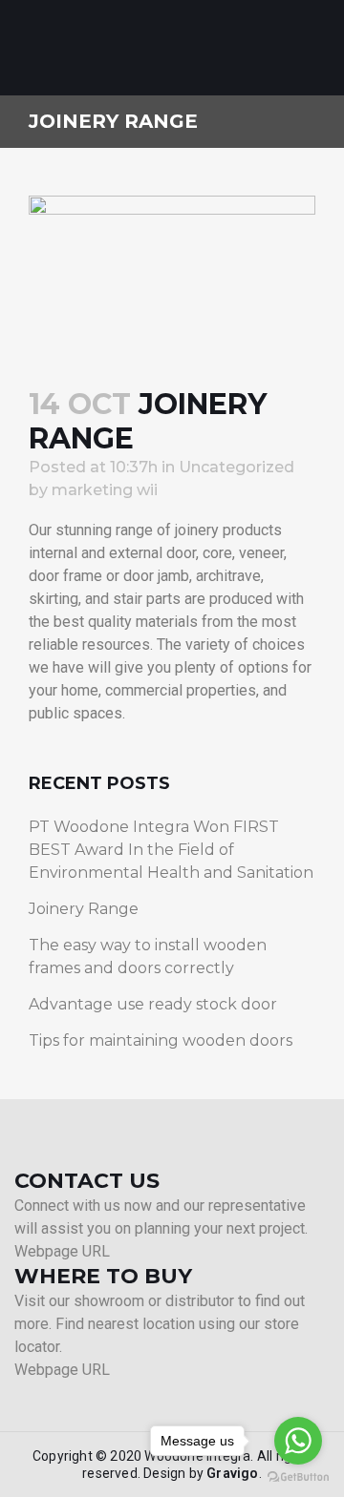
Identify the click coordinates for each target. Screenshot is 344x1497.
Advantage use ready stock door (153, 1004)
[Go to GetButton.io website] (298, 1477)
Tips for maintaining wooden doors (160, 1040)
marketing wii (105, 490)
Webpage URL (62, 1251)
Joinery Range (84, 909)
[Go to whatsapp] (298, 1441)
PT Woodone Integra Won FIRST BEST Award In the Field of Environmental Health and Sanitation (171, 850)
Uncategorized (236, 467)
